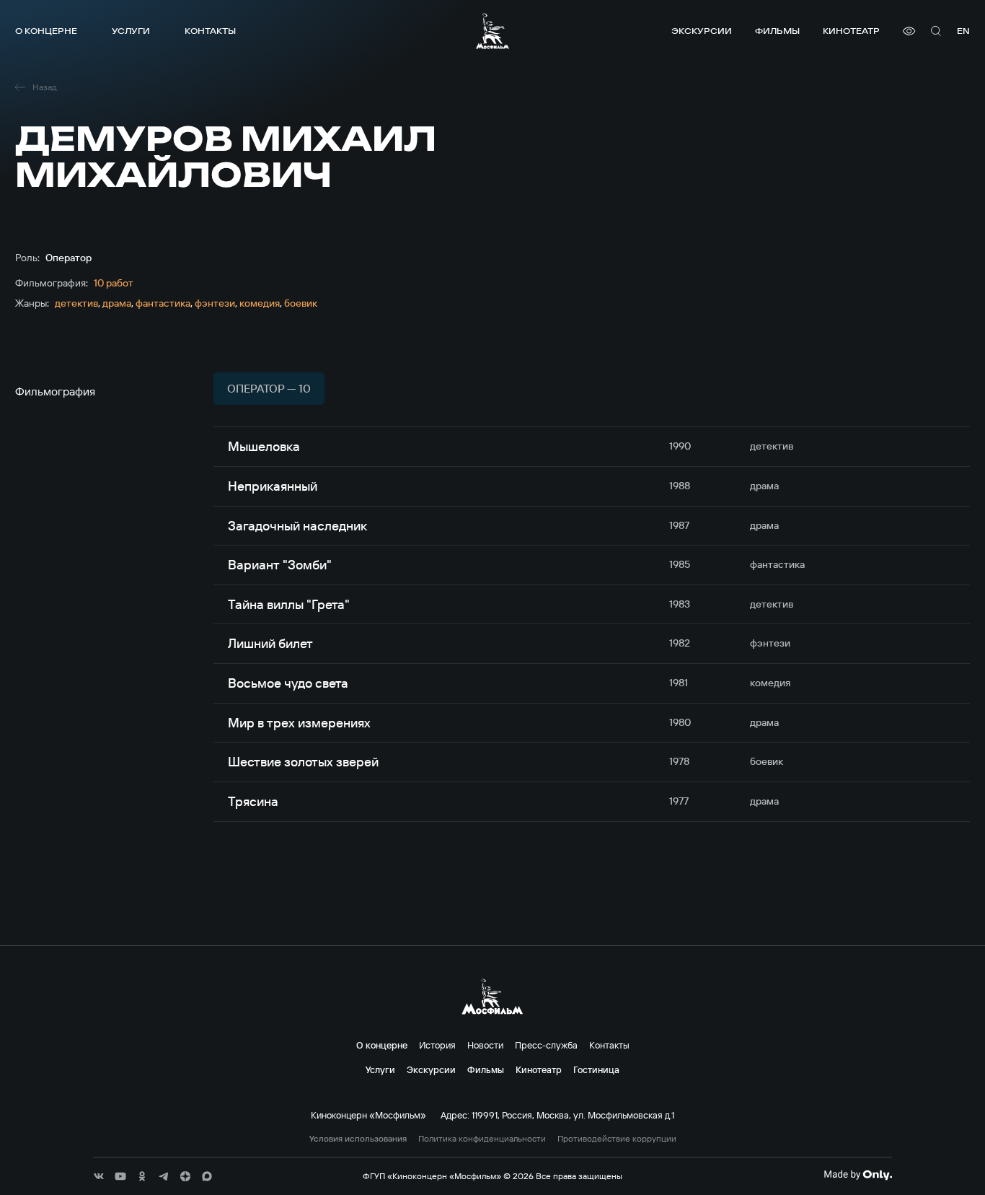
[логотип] (492, 31)
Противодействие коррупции (616, 1139)
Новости (485, 1045)
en (963, 30)
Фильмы (777, 30)
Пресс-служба (546, 1045)
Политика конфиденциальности (482, 1139)
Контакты (210, 30)
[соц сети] (99, 1176)
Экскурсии (701, 30)
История (437, 1045)
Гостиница (596, 1069)
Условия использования (358, 1139)
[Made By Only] (857, 1175)
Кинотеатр (851, 30)
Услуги (131, 30)
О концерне (46, 30)
